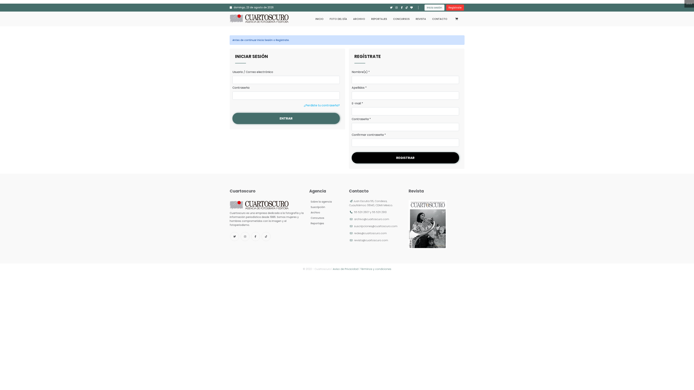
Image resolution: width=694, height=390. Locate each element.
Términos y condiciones (375, 269)
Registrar (405, 157)
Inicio (319, 19)
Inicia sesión (434, 7)
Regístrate (455, 7)
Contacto (439, 19)
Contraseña (240, 88)
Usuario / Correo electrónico (252, 72)
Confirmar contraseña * (369, 135)
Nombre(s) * (361, 72)
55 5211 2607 (361, 212)
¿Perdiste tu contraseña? (322, 105)
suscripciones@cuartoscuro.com (375, 226)
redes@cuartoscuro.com (370, 233)
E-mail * (357, 103)
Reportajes (379, 19)
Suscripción (317, 207)
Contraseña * (361, 119)
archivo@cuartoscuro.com (371, 219)
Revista (421, 19)
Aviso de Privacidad (345, 269)
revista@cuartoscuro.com (371, 240)
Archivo (359, 19)
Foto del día (338, 19)
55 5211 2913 (379, 212)
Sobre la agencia (320, 201)
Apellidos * (359, 88)
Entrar (286, 118)
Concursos (401, 19)
